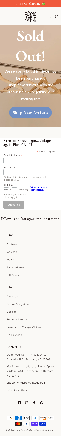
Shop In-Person (16, 267)
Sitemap (12, 311)
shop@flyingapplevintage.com (26, 382)
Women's (12, 251)
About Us (12, 296)
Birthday (8, 184)
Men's (10, 259)
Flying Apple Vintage (24, 430)
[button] (4, 16)
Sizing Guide (14, 334)
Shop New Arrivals (30, 112)
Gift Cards (13, 275)
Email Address (12, 155)
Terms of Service (17, 319)
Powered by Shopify (45, 430)
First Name (9, 167)
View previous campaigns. (38, 188)
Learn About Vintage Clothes (24, 327)
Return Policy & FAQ (19, 304)
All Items (12, 244)
